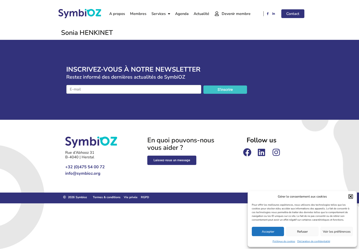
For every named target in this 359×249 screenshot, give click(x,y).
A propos (117, 13)
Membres (138, 13)
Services (158, 13)
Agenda (182, 13)
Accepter (268, 231)
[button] (351, 196)
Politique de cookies (284, 241)
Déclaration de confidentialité (313, 241)
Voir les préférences (336, 231)
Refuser (302, 231)
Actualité (201, 13)
